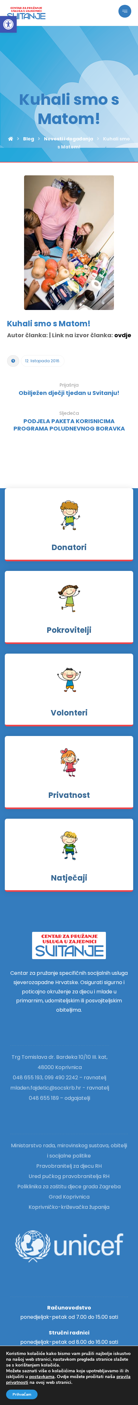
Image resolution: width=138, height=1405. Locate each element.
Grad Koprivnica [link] (69, 1196)
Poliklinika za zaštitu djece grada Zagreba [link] (69, 1186)
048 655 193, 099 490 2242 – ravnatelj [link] (59, 1077)
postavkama (42, 1377)
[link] (8, 24)
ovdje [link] (122, 335)
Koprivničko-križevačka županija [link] (69, 1207)
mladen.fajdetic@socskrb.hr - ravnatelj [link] (59, 1087)
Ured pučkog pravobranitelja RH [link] (69, 1176)
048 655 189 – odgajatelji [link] (59, 1098)
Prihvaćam (22, 1394)
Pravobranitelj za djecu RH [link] (69, 1166)
